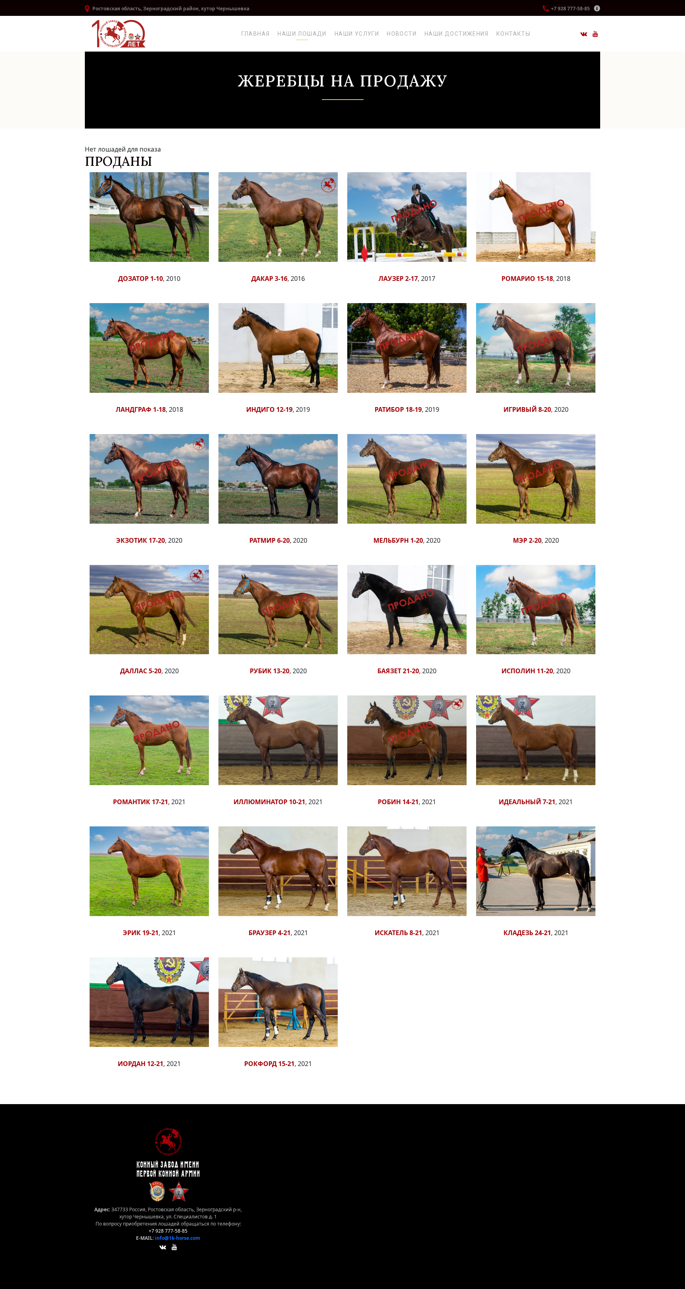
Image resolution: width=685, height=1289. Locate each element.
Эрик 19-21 (141, 932)
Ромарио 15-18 (527, 278)
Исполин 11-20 (527, 671)
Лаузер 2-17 (398, 278)
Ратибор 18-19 (398, 409)
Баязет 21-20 (398, 671)
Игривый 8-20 (527, 409)
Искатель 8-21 (398, 932)
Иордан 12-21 (140, 1063)
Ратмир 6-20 (269, 540)
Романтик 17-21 (140, 801)
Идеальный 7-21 (527, 801)
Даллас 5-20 (140, 671)
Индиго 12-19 (269, 409)
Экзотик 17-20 (140, 540)
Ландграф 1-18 (141, 409)
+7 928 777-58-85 (570, 8)
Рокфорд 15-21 (269, 1063)
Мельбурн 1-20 (398, 540)
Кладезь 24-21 (527, 932)
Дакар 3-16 (269, 278)
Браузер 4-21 (270, 932)
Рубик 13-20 (269, 671)
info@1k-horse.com (177, 1238)
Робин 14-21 (398, 801)
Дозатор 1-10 (140, 278)
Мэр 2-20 (527, 540)
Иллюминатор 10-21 (269, 801)
